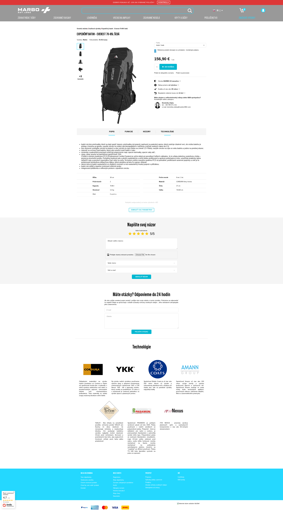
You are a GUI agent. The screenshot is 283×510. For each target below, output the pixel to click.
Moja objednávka (87, 473)
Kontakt (83, 488)
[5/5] (146, 234)
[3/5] (138, 234)
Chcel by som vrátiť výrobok (90, 485)
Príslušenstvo (210, 17)
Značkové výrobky (247, 17)
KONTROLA (163, 2)
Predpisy (148, 482)
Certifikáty (181, 477)
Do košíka (169, 67)
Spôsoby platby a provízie (153, 480)
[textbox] (137, 11)
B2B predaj (181, 480)
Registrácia (116, 477)
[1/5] (130, 234)
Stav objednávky (86, 477)
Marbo (85, 40)
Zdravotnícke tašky (27, 17)
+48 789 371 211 (171, 105)
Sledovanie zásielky (87, 480)
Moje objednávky (118, 480)
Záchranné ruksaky (62, 17)
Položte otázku (141, 332)
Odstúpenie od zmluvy (152, 487)
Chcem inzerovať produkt (89, 482)
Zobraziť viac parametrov (141, 210)
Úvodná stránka (82, 28)
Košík (115, 485)
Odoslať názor (141, 277)
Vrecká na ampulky (121, 17)
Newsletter (116, 496)
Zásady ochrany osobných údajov (145, 302)
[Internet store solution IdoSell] (188, 503)
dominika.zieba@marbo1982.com (179, 107)
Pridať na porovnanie (182, 73)
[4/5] (142, 234)
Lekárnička (92, 17)
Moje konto (117, 473)
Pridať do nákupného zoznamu (164, 73)
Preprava (148, 477)
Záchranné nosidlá (151, 17)
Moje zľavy (116, 493)
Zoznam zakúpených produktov (123, 482)
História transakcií (119, 491)
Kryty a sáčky (181, 17)
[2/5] (134, 234)
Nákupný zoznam (118, 488)
